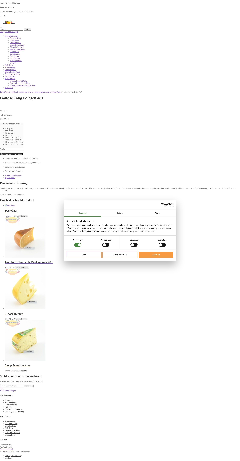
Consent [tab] (82, 213)
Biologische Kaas (17, 47)
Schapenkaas (15, 54)
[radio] (14, 128)
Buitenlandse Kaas (12, 72)
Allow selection (120, 255)
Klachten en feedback (13, 409)
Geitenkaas (14, 52)
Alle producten (11, 92)
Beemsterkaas (15, 43)
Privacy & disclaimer (13, 456)
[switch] (106, 245)
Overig (13, 63)
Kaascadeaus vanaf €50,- (20, 83)
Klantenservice (11, 405)
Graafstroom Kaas (17, 45)
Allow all (156, 255)
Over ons (8, 400)
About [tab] (157, 213)
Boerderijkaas (10, 70)
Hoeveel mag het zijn (12, 124)
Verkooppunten (11, 402)
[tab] (122, 175)
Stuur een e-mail (6, 449)
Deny (84, 255)
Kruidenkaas (15, 58)
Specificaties (10, 178)
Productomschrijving (13, 175)
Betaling (8, 407)
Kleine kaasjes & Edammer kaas (23, 85)
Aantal (2, 149)
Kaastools (9, 88)
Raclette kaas (10, 76)
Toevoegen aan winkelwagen (11, 154)
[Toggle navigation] (1, 27)
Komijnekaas (15, 56)
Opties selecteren (21, 216)
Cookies (8, 458)
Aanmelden (29, 386)
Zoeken (27, 29)
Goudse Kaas (15, 38)
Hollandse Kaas (11, 36)
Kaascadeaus (10, 79)
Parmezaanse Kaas (12, 74)
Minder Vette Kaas (17, 49)
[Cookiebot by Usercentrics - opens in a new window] (163, 205)
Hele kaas (9, 65)
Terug (2, 92)
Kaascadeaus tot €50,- (18, 81)
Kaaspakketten (16, 61)
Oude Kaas (14, 40)
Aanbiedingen (10, 67)
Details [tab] (120, 213)
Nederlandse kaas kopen (26, 92)
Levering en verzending (14, 411)
